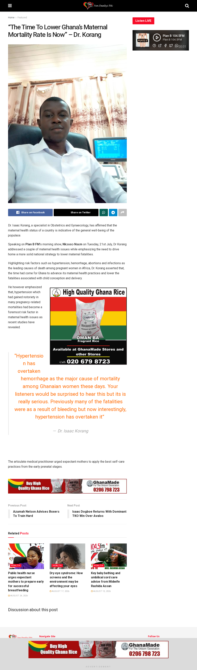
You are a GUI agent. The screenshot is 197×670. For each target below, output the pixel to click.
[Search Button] (187, 6)
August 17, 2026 (60, 591)
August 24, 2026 (19, 595)
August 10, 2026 (102, 591)
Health (15, 565)
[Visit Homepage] (98, 6)
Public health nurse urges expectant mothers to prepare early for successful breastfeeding (25, 581)
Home (11, 17)
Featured (22, 17)
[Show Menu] (10, 6)
